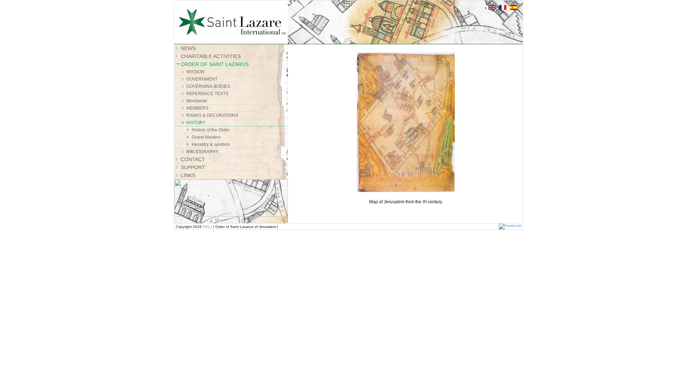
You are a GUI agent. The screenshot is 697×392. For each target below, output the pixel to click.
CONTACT (193, 159)
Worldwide (196, 100)
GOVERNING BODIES (208, 86)
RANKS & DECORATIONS (212, 115)
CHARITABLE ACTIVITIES (211, 56)
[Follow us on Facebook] (510, 226)
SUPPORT (193, 167)
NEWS (188, 48)
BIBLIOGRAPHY (202, 151)
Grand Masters (206, 137)
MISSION (195, 71)
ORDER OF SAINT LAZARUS (215, 64)
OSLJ (207, 227)
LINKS (188, 175)
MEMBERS (197, 108)
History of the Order (211, 129)
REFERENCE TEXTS (207, 93)
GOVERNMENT (201, 79)
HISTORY (195, 122)
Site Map (299, 5)
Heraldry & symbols (211, 144)
